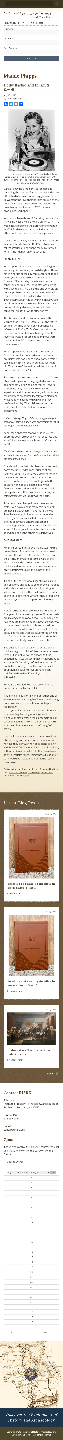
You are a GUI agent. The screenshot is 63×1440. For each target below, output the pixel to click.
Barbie (12, 772)
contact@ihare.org (14, 1129)
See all (50, 1073)
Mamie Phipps (23, 775)
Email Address (10, 48)
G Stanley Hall (34, 772)
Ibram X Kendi (47, 772)
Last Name (8, 38)
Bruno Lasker (21, 772)
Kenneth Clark (10, 775)
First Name (8, 28)
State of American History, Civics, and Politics (35, 769)
